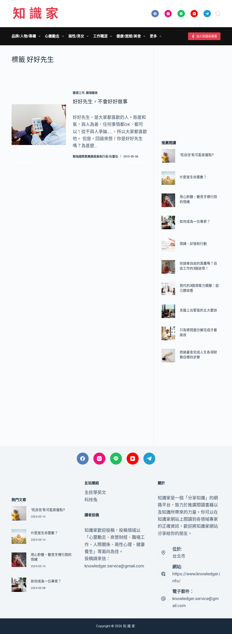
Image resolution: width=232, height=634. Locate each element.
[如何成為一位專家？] (168, 222)
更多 (153, 36)
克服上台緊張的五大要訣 (198, 310)
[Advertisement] (191, 86)
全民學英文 (95, 492)
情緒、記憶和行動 (193, 244)
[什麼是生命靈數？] (168, 178)
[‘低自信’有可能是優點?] (168, 156)
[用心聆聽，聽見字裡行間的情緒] (168, 200)
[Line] (181, 13)
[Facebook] (155, 13)
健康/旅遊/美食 (128, 36)
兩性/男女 (76, 36)
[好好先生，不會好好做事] (39, 124)
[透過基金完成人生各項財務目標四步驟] (168, 355)
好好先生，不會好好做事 (100, 101)
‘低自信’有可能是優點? (197, 155)
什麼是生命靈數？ (193, 177)
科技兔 (91, 499)
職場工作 (79, 92)
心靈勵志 (52, 36)
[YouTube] (194, 13)
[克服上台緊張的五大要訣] (168, 311)
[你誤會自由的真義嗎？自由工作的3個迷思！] (168, 267)
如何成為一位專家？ (195, 222)
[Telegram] (207, 13)
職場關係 (92, 92)
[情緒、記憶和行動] (168, 244)
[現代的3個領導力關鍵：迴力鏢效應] (168, 289)
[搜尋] (217, 13)
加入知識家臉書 (206, 36)
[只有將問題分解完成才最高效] (168, 333)
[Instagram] (168, 13)
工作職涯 (100, 36)
